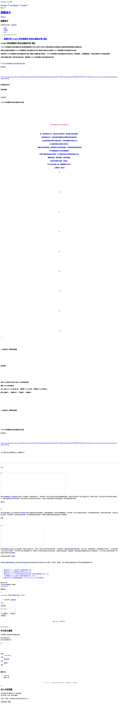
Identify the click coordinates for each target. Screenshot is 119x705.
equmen (12, 512)
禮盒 (13, 556)
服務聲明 (75, 682)
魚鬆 (2, 518)
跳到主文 (3, 17)
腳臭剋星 (15, 496)
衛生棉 (5, 562)
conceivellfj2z (4, 586)
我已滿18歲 (4, 701)
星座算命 (13, 599)
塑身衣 (3, 502)
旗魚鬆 (72, 549)
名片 (5, 32)
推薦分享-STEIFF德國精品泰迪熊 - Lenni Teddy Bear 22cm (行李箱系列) (24, 577)
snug (2, 467)
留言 (18, 595)
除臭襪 (5, 496)
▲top (2, 602)
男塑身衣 (23, 512)
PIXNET (47, 682)
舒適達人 (12, 562)
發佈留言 (3, 615)
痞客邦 (14, 595)
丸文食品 (16, 549)
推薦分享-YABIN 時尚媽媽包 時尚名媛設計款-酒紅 (25, 39)
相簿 (5, 28)
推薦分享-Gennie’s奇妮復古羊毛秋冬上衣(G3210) (17, 572)
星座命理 (14, 25)
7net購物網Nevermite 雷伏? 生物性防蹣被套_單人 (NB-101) (20, 576)
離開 (9, 701)
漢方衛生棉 (24, 562)
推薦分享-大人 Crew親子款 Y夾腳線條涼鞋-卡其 (17, 570)
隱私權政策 (68, 682)
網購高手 (6, 12)
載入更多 (3, 605)
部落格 (6, 30)
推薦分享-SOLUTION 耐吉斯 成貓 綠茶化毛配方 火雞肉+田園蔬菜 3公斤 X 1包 (26, 574)
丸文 (9, 549)
